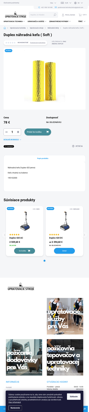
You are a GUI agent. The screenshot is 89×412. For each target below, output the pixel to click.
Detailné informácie (11, 139)
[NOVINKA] (24, 221)
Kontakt (9, 387)
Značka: (57, 44)
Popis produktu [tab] (42, 158)
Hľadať (54, 15)
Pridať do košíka (34, 132)
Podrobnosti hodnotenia (37, 43)
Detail (64, 251)
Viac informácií (14, 402)
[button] (44, 260)
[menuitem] (14, 21)
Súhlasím (74, 396)
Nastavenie (15, 408)
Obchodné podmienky (11, 3)
